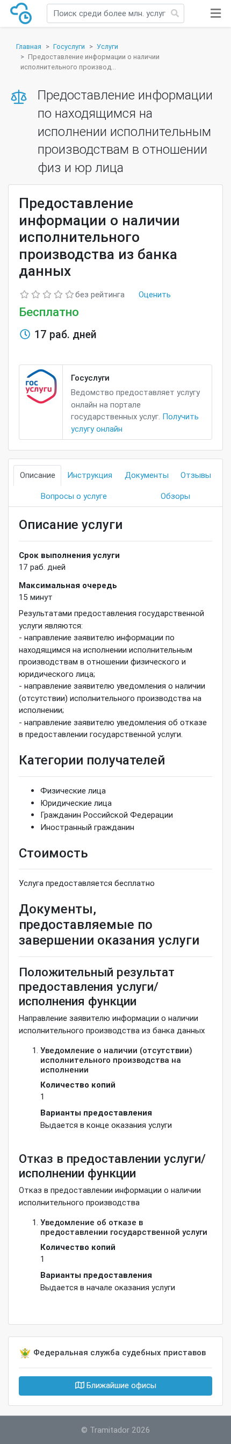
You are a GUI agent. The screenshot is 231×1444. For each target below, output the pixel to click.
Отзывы (196, 475)
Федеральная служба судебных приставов (119, 1352)
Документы (147, 475)
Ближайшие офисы (120, 1385)
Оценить (155, 294)
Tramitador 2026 (120, 1430)
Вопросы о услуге (74, 496)
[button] (216, 13)
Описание (37, 475)
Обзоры (175, 496)
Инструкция (89, 475)
